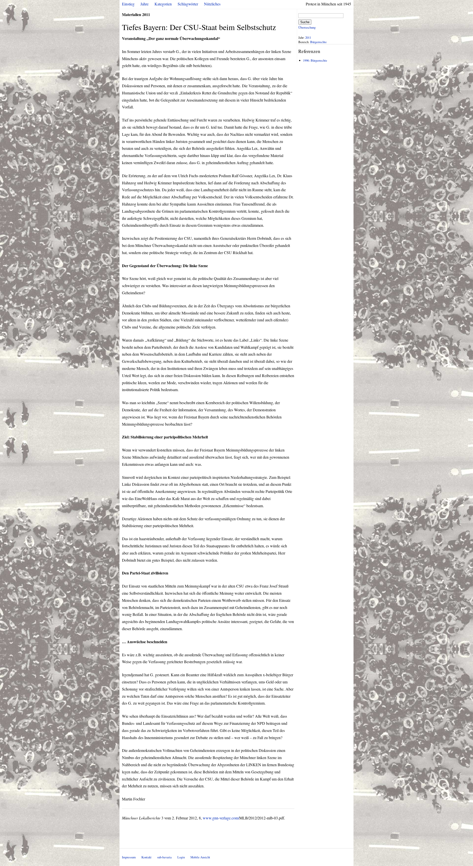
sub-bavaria (164, 857)
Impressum (129, 857)
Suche (304, 22)
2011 (308, 37)
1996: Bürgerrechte (315, 60)
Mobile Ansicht (200, 857)
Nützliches (212, 3)
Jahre (144, 3)
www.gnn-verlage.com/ (221, 817)
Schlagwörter (188, 3)
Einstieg (128, 3)
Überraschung (307, 27)
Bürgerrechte (318, 42)
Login (181, 857)
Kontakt (146, 857)
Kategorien (163, 3)
